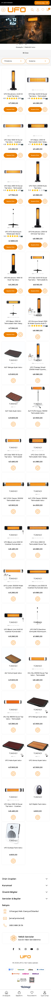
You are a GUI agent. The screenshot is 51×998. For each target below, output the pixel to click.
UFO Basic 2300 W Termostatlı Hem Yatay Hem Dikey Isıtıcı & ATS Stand (13, 322)
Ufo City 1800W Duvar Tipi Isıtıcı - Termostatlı (13, 718)
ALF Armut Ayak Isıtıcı (13, 673)
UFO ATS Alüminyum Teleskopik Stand (13, 233)
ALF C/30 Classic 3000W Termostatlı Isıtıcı (37, 499)
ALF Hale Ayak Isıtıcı (13, 411)
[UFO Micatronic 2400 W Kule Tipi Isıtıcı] (13, 80)
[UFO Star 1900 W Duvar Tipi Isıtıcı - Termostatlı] (13, 440)
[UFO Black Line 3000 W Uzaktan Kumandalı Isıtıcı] (38, 571)
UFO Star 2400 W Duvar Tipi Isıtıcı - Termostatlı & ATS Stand (37, 279)
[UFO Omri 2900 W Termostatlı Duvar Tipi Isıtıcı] (38, 528)
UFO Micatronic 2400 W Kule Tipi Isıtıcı (13, 95)
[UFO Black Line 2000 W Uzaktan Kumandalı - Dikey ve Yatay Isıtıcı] (13, 528)
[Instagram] (25, 949)
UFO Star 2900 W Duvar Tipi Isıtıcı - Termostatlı (13, 187)
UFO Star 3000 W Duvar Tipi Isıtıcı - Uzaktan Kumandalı (13, 141)
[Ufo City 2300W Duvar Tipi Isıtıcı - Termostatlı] (38, 659)
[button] (8, 227)
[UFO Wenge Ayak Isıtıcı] (38, 702)
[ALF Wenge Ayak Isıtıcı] (13, 353)
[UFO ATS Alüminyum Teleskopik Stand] (13, 217)
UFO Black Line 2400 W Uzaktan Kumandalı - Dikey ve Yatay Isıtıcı (13, 630)
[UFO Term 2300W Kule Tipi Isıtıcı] (38, 171)
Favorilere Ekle (20, 109)
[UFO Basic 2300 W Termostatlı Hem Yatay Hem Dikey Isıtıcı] (38, 126)
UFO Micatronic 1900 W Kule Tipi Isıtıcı (13, 279)
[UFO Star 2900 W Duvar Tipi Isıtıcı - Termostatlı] (13, 171)
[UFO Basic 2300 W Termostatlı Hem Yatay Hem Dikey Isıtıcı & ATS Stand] (13, 307)
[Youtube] (31, 949)
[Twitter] (19, 949)
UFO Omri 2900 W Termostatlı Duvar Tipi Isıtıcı (37, 543)
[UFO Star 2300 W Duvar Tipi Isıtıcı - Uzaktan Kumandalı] (13, 790)
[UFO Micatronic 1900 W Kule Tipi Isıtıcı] (13, 263)
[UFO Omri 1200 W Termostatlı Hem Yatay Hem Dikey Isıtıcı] (38, 440)
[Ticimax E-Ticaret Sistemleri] (26, 987)
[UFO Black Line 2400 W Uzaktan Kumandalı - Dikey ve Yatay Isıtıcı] (13, 615)
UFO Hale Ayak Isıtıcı (13, 760)
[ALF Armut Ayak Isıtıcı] (13, 659)
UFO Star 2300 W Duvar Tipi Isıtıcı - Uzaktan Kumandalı (13, 805)
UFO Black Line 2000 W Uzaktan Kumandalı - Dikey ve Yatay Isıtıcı (13, 543)
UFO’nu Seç (40, 3)
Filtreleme (8, 61)
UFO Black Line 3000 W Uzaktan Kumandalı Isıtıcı (38, 587)
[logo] (25, 956)
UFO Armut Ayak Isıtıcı (37, 760)
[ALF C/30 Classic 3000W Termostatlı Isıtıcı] (38, 484)
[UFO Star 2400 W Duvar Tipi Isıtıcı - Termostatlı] (38, 80)
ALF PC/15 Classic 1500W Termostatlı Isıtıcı (37, 412)
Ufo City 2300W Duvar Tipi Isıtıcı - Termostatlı (38, 674)
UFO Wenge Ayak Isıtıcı (37, 717)
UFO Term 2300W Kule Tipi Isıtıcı (38, 187)
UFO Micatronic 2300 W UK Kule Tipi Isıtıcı (37, 233)
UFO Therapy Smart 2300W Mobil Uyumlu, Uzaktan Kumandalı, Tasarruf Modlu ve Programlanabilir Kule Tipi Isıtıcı (37, 368)
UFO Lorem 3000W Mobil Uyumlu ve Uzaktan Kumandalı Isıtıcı (13, 587)
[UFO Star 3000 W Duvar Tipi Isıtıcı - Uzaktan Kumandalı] (13, 126)
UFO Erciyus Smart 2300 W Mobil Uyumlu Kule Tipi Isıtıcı (38, 322)
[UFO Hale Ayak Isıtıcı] (13, 746)
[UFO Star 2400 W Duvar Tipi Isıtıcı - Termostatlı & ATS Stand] (38, 263)
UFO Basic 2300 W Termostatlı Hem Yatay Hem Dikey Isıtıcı (38, 141)
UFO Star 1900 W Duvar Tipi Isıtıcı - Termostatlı (13, 456)
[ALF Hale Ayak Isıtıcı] (13, 397)
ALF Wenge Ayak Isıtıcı (13, 367)
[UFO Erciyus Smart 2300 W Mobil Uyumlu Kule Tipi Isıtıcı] (38, 307)
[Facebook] (13, 949)
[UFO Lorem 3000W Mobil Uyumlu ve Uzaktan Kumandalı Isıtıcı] (13, 571)
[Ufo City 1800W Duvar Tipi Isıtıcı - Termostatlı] (13, 702)
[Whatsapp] (37, 949)
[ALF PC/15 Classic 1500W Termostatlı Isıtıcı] (38, 397)
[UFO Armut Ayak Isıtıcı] (38, 746)
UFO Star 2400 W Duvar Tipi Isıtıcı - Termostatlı (37, 95)
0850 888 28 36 (16, 925)
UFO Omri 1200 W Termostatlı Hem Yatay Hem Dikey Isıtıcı (38, 456)
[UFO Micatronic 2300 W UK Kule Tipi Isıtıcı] (38, 217)
